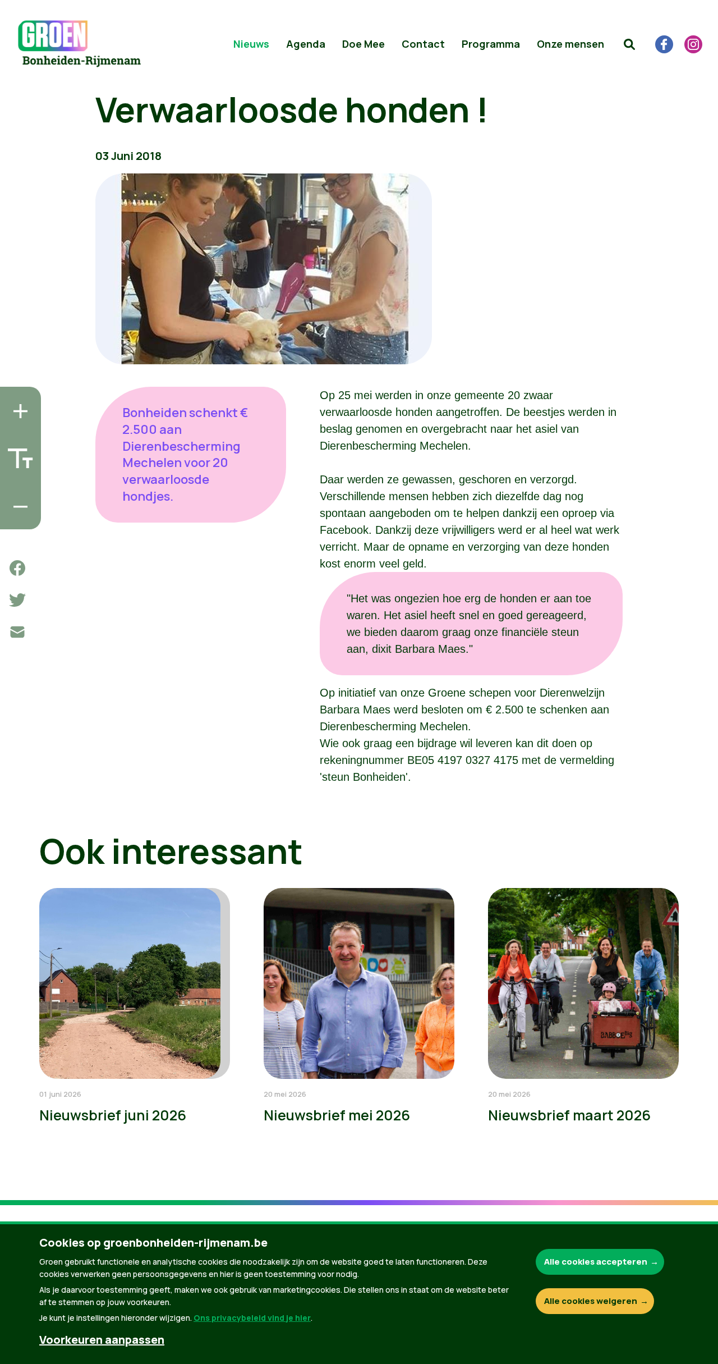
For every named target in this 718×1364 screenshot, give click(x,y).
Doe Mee (363, 44)
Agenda (305, 44)
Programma (491, 44)
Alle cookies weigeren (590, 1301)
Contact (423, 44)
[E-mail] (17, 632)
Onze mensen (570, 44)
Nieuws (251, 44)
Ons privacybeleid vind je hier (252, 1317)
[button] (629, 44)
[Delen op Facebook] (17, 568)
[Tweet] (17, 600)
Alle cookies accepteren (595, 1261)
